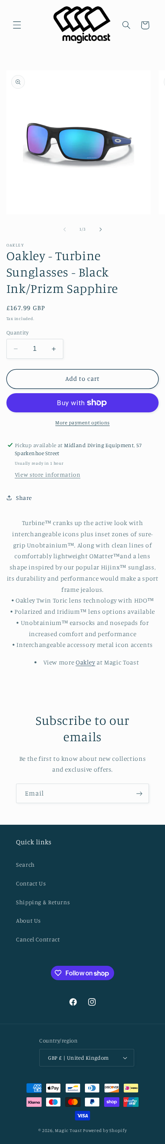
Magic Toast (68, 1130)
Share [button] (24, 497)
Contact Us (31, 883)
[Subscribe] (139, 793)
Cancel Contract (38, 939)
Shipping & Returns (43, 902)
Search (25, 864)
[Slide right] (100, 229)
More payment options (82, 423)
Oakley (85, 662)
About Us (28, 920)
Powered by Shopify (105, 1130)
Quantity (17, 332)
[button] (17, 25)
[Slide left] (64, 229)
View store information (47, 474)
